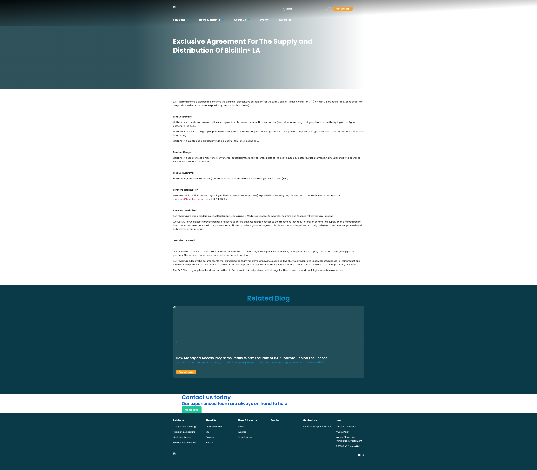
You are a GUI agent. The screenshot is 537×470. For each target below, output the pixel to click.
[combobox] (306, 9)
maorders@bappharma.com (189, 199)
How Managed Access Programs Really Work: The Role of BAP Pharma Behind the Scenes (252, 358)
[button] (176, 342)
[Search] (327, 9)
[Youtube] (359, 455)
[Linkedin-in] (363, 455)
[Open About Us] (249, 20)
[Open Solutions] (188, 20)
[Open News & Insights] (223, 20)
